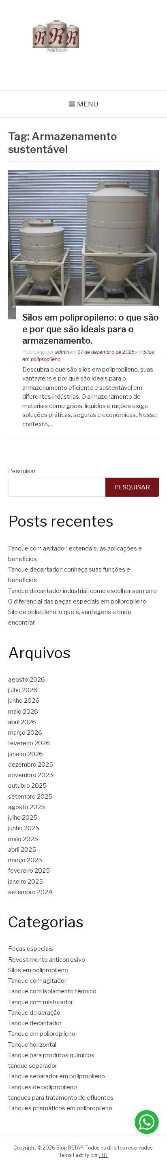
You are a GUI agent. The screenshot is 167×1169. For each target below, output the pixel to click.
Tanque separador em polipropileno (56, 1076)
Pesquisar (22, 471)
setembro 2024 (30, 892)
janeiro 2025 (25, 881)
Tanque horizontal (32, 1044)
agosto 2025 (26, 807)
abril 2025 (22, 849)
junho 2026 (23, 700)
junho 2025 (23, 828)
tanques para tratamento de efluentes (60, 1097)
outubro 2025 (27, 785)
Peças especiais (30, 948)
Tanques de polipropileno (42, 1087)
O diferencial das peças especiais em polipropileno (77, 601)
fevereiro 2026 (29, 743)
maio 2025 (23, 839)
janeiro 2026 (25, 754)
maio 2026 (23, 711)
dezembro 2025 (30, 764)
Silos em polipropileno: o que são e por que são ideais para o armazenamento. (90, 329)
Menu (87, 104)
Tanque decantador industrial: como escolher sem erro (82, 591)
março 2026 (25, 732)
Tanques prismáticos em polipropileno (60, 1108)
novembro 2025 (30, 775)
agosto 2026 (26, 679)
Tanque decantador (35, 1023)
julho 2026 (22, 690)
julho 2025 (22, 817)
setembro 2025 (30, 796)
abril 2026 (22, 722)
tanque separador (32, 1065)
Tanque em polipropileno (41, 1033)
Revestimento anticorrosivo (46, 959)
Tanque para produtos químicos (51, 1055)
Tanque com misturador (40, 1002)
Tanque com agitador (37, 980)
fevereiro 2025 (29, 870)
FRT (103, 1155)
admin (62, 352)
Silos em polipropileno (38, 970)
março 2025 (25, 860)
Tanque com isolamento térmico (52, 991)
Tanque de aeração (34, 1012)
